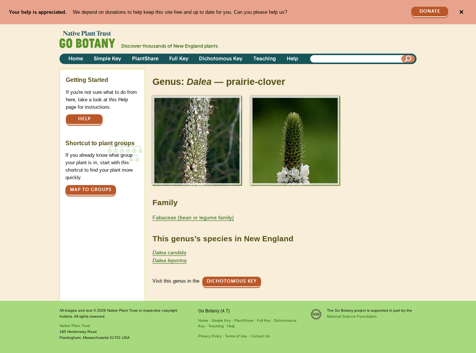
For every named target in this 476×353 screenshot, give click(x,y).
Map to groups (91, 189)
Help (292, 59)
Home (75, 59)
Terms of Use (236, 336)
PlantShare (145, 59)
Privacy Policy (210, 336)
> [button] (155, 101)
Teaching (264, 59)
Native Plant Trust (75, 326)
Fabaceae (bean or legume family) (193, 217)
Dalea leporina (169, 260)
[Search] (408, 59)
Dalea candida (169, 252)
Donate (429, 11)
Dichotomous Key (220, 59)
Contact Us (260, 336)
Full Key (179, 59)
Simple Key (107, 59)
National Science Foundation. (352, 316)
